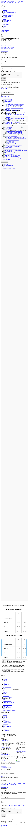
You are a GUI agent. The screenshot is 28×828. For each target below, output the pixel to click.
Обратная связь (7, 20)
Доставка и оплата (7, 15)
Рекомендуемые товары (9, 168)
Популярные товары (8, 165)
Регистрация (6, 27)
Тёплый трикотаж (7, 705)
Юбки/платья (6, 708)
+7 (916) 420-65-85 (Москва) (7, 1)
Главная (5, 8)
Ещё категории (4, 161)
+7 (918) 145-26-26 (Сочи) (13, 2)
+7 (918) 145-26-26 (5, 760)
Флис (4, 683)
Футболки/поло (7, 687)
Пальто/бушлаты (7, 701)
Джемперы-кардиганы (8, 702)
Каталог (5, 10)
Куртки (5, 679)
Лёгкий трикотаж (7, 685)
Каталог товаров (5, 96)
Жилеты (5, 703)
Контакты (5, 17)
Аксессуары (6, 684)
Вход (4, 26)
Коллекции (6, 24)
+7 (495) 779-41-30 (5, 754)
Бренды (5, 11)
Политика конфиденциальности (6, 766)
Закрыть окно (4, 88)
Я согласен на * (14, 783)
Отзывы (5, 22)
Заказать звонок (4, 51)
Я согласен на (14, 68)
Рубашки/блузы (7, 707)
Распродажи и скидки (8, 166)
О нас (4, 19)
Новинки (5, 164)
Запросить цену (13, 784)
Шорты (5, 688)
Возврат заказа (7, 16)
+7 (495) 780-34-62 (5, 747)
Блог (4, 13)
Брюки (5, 680)
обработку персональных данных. (17, 68)
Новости (5, 21)
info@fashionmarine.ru (21, 751)
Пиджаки (5, 706)
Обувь (4, 682)
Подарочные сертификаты (9, 12)
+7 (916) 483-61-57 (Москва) (7, 47)
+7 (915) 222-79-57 (5, 740)
